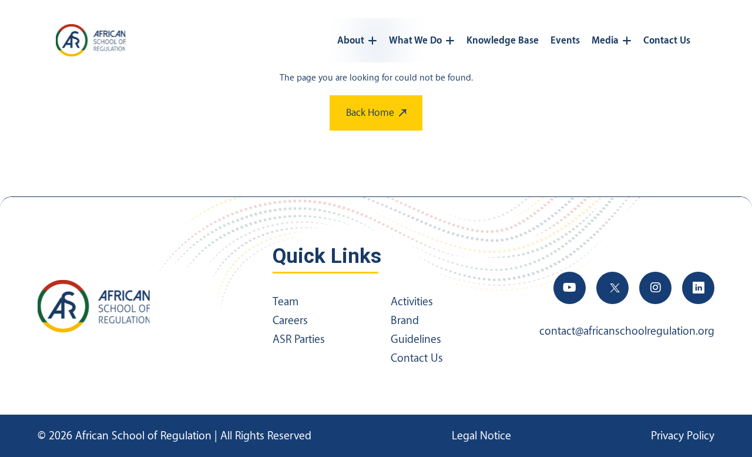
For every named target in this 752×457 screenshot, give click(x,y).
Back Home (370, 112)
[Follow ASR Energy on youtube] (569, 288)
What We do (415, 40)
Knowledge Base (502, 40)
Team (285, 301)
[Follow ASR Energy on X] (612, 288)
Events (565, 40)
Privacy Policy (682, 435)
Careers (290, 320)
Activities (412, 301)
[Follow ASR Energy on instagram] (655, 288)
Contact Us (666, 40)
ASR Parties (299, 339)
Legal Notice (481, 435)
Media (605, 40)
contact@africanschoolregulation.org (626, 331)
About (350, 40)
